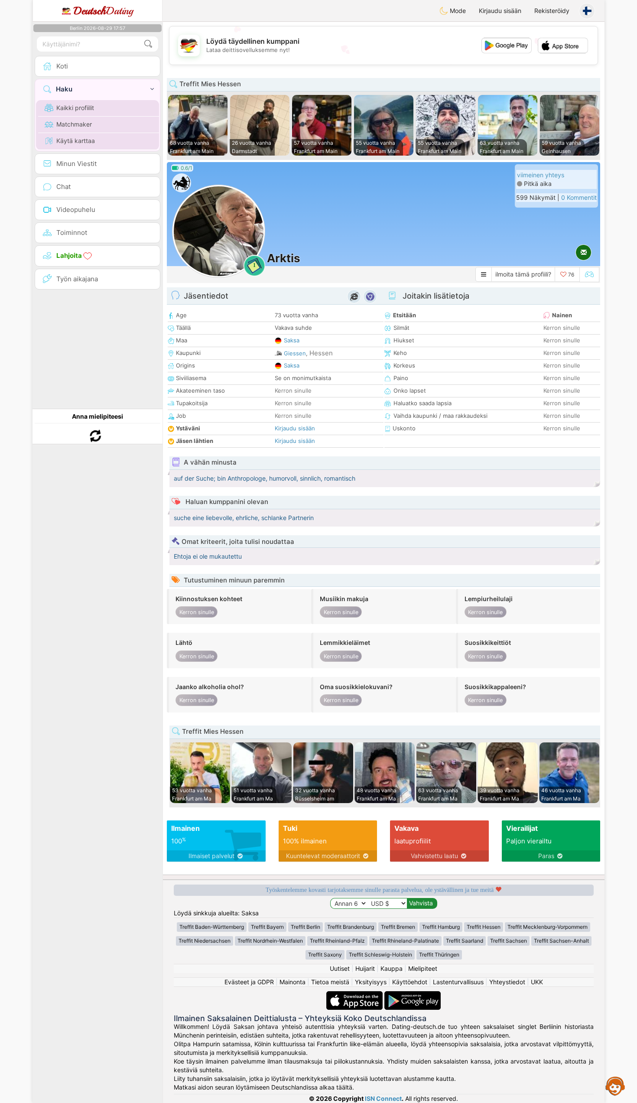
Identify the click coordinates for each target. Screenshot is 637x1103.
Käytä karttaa (75, 140)
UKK (537, 982)
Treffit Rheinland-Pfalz (337, 940)
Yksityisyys (371, 982)
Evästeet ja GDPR (249, 982)
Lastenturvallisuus (458, 982)
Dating (103, 10)
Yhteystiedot (507, 982)
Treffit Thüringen (439, 954)
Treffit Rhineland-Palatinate (405, 940)
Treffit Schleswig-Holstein (380, 954)
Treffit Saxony (325, 954)
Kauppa (391, 968)
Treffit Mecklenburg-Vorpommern (547, 927)
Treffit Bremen (398, 927)
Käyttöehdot (409, 982)
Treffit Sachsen (508, 940)
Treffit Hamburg (441, 927)
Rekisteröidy (551, 10)
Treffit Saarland (464, 940)
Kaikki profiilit (75, 107)
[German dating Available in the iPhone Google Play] (412, 995)
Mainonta (293, 982)
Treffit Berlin (305, 927)
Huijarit (365, 968)
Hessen (321, 353)
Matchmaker (74, 124)
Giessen (295, 353)
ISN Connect (383, 1098)
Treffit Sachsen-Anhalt (561, 940)
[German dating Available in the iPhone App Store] (355, 995)
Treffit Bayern (267, 927)
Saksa (291, 340)
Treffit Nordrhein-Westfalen (270, 940)
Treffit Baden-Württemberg (211, 927)
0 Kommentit (579, 197)
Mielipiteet (422, 968)
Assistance (615, 1085)
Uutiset (340, 968)
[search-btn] (148, 44)
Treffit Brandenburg (350, 927)
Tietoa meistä (330, 982)
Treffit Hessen (483, 927)
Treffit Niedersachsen (205, 940)
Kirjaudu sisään (500, 10)
